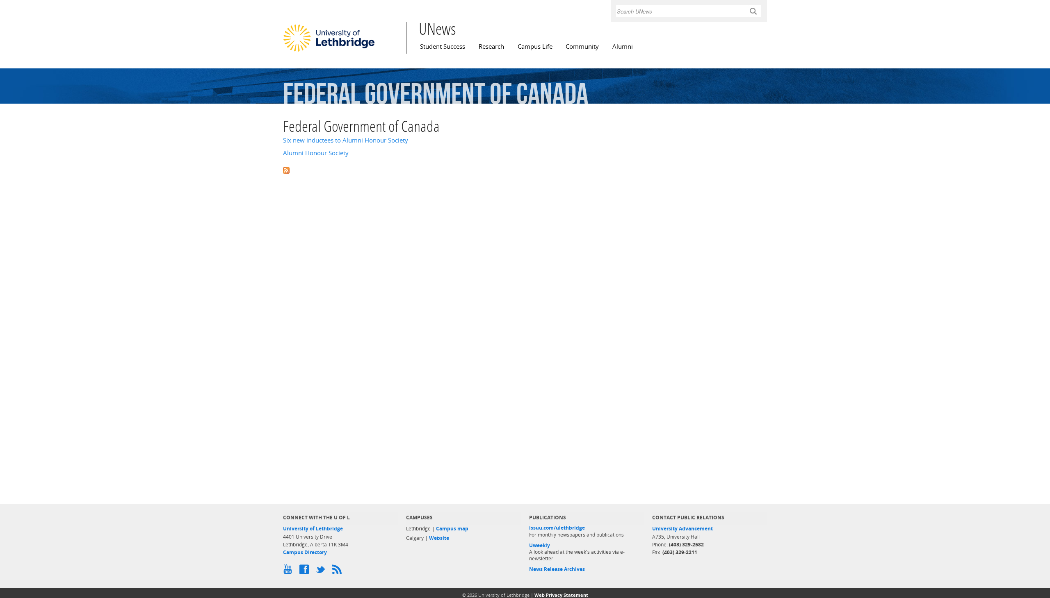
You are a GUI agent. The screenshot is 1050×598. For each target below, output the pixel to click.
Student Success (442, 46)
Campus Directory (305, 552)
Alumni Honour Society (316, 153)
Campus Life (535, 46)
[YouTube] (289, 571)
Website (439, 538)
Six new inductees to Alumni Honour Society (345, 140)
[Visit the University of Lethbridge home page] (329, 51)
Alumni (622, 46)
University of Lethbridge (313, 529)
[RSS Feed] (338, 571)
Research (491, 46)
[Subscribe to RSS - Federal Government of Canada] (525, 170)
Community (582, 46)
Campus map (452, 529)
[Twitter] (322, 571)
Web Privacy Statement (561, 595)
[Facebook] (305, 571)
